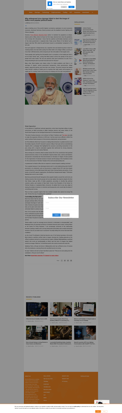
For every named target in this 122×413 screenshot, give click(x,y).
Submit (56, 215)
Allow (71, 7)
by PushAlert (50, 8)
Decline (104, 411)
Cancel (65, 215)
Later (64, 7)
